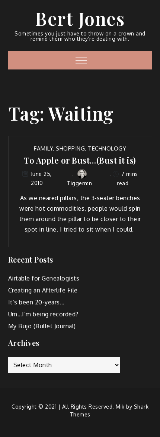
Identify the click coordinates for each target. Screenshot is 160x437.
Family (43, 148)
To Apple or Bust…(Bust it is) (80, 160)
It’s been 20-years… (36, 302)
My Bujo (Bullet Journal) (42, 326)
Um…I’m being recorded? (43, 314)
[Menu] (80, 60)
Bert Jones (80, 18)
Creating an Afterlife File (43, 290)
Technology (107, 148)
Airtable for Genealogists (44, 278)
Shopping (70, 148)
